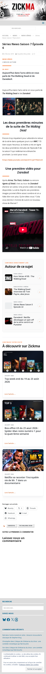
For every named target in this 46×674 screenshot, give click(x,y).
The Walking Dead (25, 525)
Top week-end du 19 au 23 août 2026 (22, 380)
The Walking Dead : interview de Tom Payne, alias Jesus (22, 291)
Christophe (6, 641)
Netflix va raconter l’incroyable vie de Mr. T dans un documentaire (22, 480)
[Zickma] (23, 19)
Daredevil (11, 525)
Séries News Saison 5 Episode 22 (23, 305)
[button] (42, 23)
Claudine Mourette (23, 54)
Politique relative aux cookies (29, 665)
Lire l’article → (10, 394)
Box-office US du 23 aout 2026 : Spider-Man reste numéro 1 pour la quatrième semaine (23, 431)
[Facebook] (8, 620)
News (15, 35)
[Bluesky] (4, 620)
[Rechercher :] (23, 28)
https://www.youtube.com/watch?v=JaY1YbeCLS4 (22, 160)
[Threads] (17, 620)
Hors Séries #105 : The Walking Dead (24, 277)
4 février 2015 (9, 54)
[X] (12, 620)
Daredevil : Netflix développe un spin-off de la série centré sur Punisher (24, 321)
